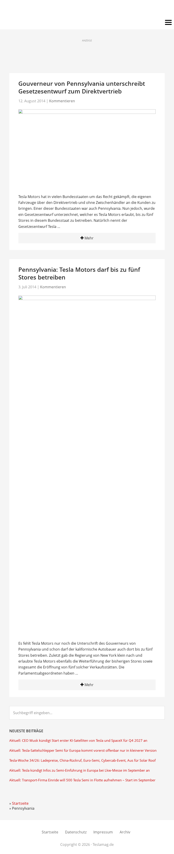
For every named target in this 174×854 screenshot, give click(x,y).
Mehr (89, 238)
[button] (87, 22)
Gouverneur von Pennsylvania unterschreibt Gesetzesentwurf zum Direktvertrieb (81, 87)
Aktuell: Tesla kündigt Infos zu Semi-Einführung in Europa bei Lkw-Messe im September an (79, 770)
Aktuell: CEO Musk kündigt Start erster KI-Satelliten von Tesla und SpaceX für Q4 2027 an (78, 740)
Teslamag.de (87, 10)
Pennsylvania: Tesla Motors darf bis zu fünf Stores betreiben (79, 273)
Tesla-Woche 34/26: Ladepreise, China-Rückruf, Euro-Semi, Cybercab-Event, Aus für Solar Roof (82, 760)
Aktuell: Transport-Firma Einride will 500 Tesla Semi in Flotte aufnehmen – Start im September (82, 780)
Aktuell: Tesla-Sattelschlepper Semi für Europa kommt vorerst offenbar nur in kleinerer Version (83, 750)
